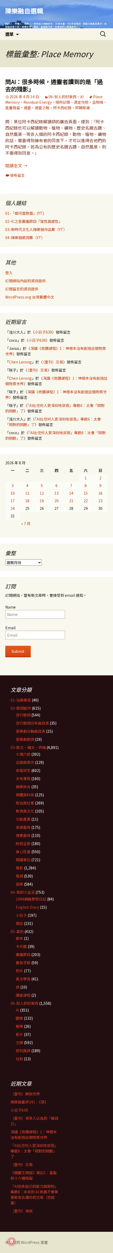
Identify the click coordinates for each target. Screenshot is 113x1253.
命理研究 (23, 770)
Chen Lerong (20, 362)
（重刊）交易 (53, 362)
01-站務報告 (21, 700)
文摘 (19, 1042)
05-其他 (17, 931)
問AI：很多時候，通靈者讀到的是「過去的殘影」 (54, 85)
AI (82, 96)
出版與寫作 (25, 762)
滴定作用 (81, 102)
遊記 (19, 923)
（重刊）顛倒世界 (25, 1093)
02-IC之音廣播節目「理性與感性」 (33, 221)
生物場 (97, 102)
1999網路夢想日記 (31, 899)
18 (27, 500)
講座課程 (23, 995)
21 (71, 500)
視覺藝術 (23, 835)
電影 (19, 867)
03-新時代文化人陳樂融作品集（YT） (36, 229)
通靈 (27, 107)
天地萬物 (23, 778)
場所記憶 (62, 102)
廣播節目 (23, 954)
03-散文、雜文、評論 (28, 747)
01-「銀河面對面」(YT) (24, 213)
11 (27, 493)
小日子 (21, 915)
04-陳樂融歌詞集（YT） (25, 237)
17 (13, 500)
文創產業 (23, 819)
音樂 (19, 884)
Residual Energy (37, 102)
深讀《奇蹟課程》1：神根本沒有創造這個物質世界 (34, 1134)
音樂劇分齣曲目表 (30, 731)
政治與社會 (25, 802)
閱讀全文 (16, 165)
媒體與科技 (25, 794)
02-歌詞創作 (21, 708)
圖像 (19, 1018)
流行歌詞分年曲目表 (32, 723)
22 (86, 500)
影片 (19, 1034)
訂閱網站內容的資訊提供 (25, 280)
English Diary (27, 907)
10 (13, 493)
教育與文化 (25, 811)
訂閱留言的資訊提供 (21, 288)
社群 (19, 1058)
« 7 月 (25, 523)
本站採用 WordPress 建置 (26, 1242)
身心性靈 (23, 851)
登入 (9, 272)
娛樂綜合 (23, 786)
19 (42, 500)
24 (13, 508)
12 (42, 493)
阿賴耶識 (82, 107)
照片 (19, 970)
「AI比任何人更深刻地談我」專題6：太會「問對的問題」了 (34, 1151)
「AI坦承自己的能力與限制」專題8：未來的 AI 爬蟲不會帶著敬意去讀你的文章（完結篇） (34, 1194)
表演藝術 (23, 827)
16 (100, 493)
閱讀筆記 (23, 859)
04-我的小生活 (23, 892)
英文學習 (23, 978)
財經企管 (23, 843)
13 (56, 493)
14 (71, 493)
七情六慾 (23, 754)
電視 (19, 876)
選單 (9, 34)
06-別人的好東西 (62, 96)
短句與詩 (23, 1050)
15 (86, 493)
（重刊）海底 (22, 1210)
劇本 (19, 938)
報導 (19, 1026)
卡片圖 (21, 946)
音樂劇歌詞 (25, 739)
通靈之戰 (42, 107)
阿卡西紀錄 (62, 107)
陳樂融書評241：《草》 (29, 1102)
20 (56, 500)
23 (100, 500)
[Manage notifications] (11, 1241)
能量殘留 (12, 107)
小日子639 (43, 332)
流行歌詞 (23, 714)
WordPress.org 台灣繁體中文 (29, 297)
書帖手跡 (23, 962)
